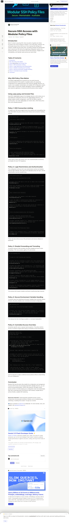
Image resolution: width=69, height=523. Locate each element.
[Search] (5, 1)
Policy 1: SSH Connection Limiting (17, 64)
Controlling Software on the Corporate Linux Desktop (58, 35)
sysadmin (22, 36)
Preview (17, 462)
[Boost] (2, 48)
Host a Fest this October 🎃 (58, 58)
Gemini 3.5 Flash (12, 435)
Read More (11, 449)
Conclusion (12, 72)
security (10, 36)
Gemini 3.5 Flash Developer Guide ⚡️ (21, 433)
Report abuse (30, 466)
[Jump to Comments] (2, 40)
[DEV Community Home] (2, 1)
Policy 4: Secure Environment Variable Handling (20, 69)
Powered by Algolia (34, 1)
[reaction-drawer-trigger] (2, 36)
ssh (14, 36)
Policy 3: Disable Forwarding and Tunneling (19, 67)
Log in (58, 1)
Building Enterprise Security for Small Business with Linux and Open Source (58, 40)
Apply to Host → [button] (54, 66)
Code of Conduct (24, 466)
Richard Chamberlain (15, 24)
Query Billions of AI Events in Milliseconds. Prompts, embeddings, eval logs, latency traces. (26, 493)
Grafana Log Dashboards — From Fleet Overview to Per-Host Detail (57, 29)
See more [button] (11, 504)
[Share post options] (2, 52)
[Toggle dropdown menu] (45, 408)
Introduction (12, 60)
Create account (64, 1)
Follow (59, 8)
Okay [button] (5, 521)
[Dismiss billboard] (66, 514)
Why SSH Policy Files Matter (16, 61)
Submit (12, 462)
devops (17, 36)
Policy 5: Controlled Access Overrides (18, 70)
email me (21, 403)
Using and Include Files (18, 63)
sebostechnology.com (20, 405)
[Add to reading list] (2, 44)
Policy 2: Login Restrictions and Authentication (20, 66)
